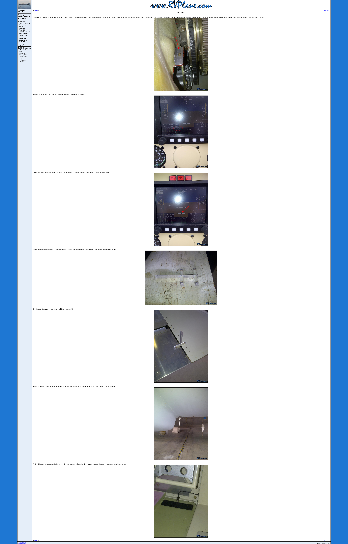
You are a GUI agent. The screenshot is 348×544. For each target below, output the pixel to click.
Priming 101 (23, 55)
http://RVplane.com (22, 543)
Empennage (23, 25)
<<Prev (36, 10)
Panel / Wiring (23, 35)
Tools (20, 51)
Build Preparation (24, 23)
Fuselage (22, 28)
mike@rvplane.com (22, 542)
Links (20, 58)
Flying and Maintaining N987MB (23, 40)
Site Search (22, 50)
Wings (21, 26)
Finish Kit (22, 30)
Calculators (22, 53)
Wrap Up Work (23, 33)
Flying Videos (23, 45)
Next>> (326, 10)
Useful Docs (23, 56)
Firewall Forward (24, 32)
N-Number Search (22, 60)
